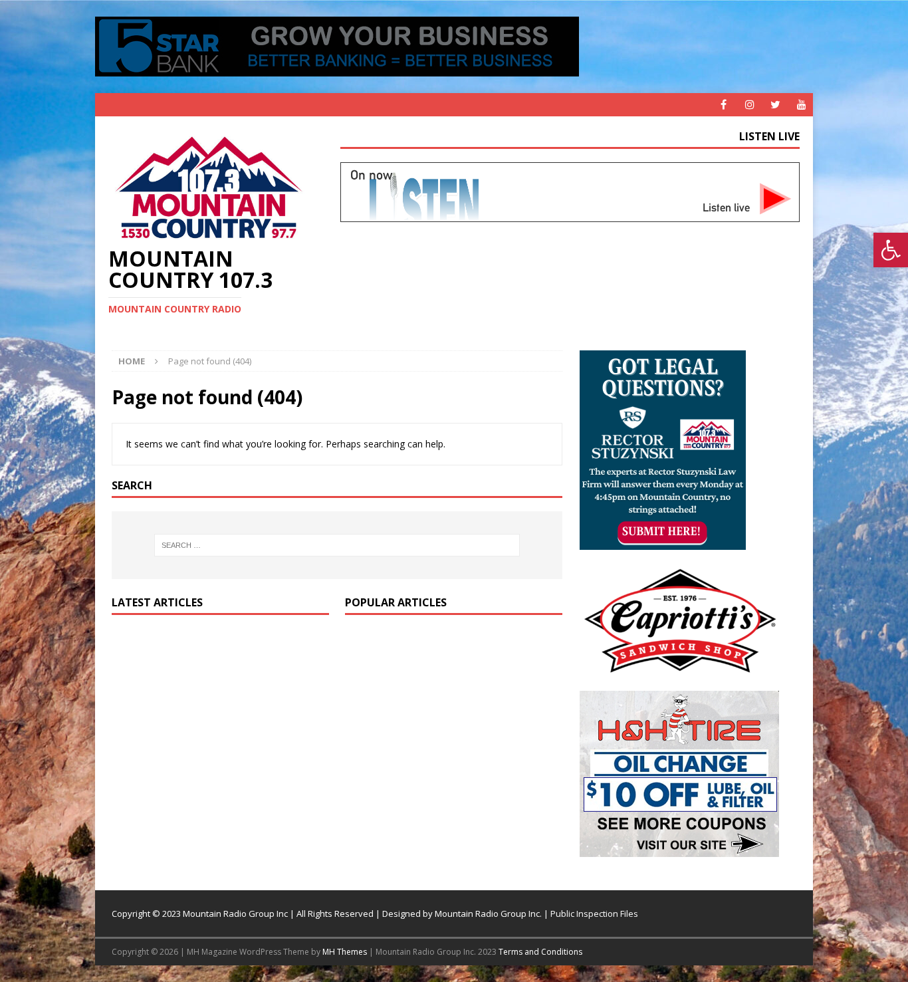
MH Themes (344, 951)
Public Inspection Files (594, 914)
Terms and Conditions (540, 951)
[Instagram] (749, 104)
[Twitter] (775, 104)
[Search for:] (337, 545)
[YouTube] (801, 104)
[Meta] (723, 104)
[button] (890, 250)
